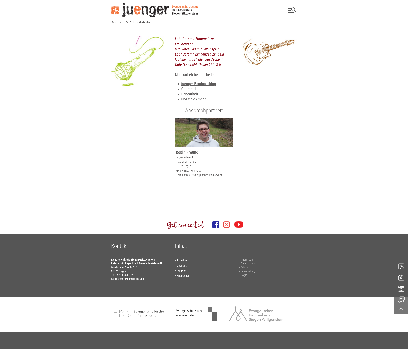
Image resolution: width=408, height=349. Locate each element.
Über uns (182, 265)
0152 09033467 (192, 171)
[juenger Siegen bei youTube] (238, 224)
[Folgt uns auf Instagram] (226, 224)
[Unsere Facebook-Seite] (215, 224)
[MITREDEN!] (401, 266)
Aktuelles (182, 260)
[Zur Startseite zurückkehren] (154, 4)
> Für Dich (129, 22)
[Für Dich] (401, 299)
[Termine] (401, 288)
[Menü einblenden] (291, 10)
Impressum (247, 259)
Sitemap (245, 267)
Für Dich (181, 270)
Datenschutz (248, 263)
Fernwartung (248, 271)
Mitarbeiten (183, 275)
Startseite (116, 22)
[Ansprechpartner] (401, 277)
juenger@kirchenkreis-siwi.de (127, 278)
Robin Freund (187, 152)
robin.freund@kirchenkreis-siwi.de (203, 175)
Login (244, 275)
